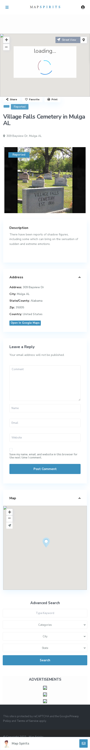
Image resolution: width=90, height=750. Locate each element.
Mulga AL (35, 136)
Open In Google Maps (25, 323)
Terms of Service (28, 721)
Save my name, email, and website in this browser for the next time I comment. (43, 456)
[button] (54, 550)
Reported (20, 107)
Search (45, 660)
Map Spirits (20, 743)
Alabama (36, 301)
